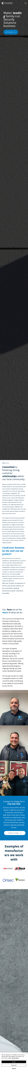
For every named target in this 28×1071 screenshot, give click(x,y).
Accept (14, 1062)
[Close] (26, 1054)
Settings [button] (14, 1068)
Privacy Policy (15, 1058)
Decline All (13, 1065)
